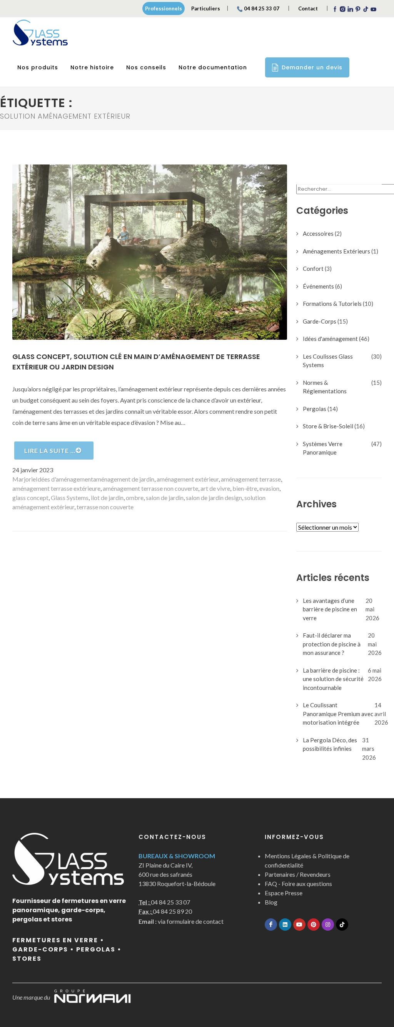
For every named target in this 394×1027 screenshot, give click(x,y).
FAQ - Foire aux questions (298, 883)
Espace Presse (283, 892)
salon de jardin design (214, 497)
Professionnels (163, 8)
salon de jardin (165, 497)
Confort (313, 268)
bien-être (244, 488)
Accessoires (318, 233)
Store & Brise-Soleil (328, 426)
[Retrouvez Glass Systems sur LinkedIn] (285, 924)
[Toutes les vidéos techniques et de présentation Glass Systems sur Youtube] (299, 924)
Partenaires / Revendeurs (298, 874)
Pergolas (314, 408)
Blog (271, 902)
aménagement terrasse (251, 479)
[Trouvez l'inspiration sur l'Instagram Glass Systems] (328, 924)
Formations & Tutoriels (332, 303)
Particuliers (205, 8)
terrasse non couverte (105, 506)
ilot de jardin (107, 497)
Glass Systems (69, 497)
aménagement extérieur (188, 479)
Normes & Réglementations (325, 387)
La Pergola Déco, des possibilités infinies (330, 744)
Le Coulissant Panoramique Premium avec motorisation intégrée (338, 713)
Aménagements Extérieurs (336, 251)
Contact (308, 8)
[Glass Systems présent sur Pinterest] (313, 924)
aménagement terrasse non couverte (150, 488)
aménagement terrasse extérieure (56, 488)
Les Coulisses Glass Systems (328, 361)
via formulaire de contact (181, 921)
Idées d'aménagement (64, 479)
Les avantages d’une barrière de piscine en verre (330, 609)
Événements (318, 286)
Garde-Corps (319, 321)
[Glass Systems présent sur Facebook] (271, 924)
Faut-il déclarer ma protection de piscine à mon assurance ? (332, 644)
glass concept (30, 497)
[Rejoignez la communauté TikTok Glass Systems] (342, 924)
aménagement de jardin (123, 479)
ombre (135, 497)
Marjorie (24, 479)
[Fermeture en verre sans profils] (40, 32)
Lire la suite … (49, 450)
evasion (269, 488)
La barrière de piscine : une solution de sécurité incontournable (333, 679)
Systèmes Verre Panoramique (322, 448)
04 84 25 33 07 (261, 8)
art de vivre (215, 488)
